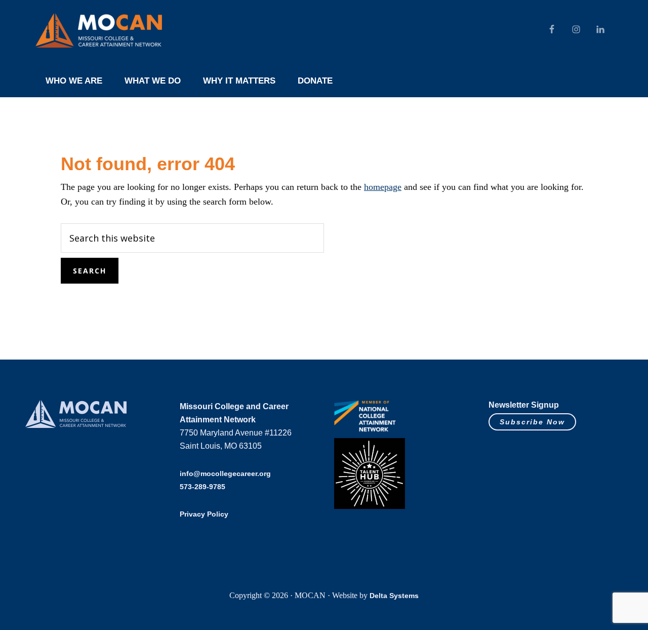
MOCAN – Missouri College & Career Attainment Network (98, 30)
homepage (382, 187)
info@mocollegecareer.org (225, 473)
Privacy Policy (204, 514)
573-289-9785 (202, 487)
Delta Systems (394, 596)
